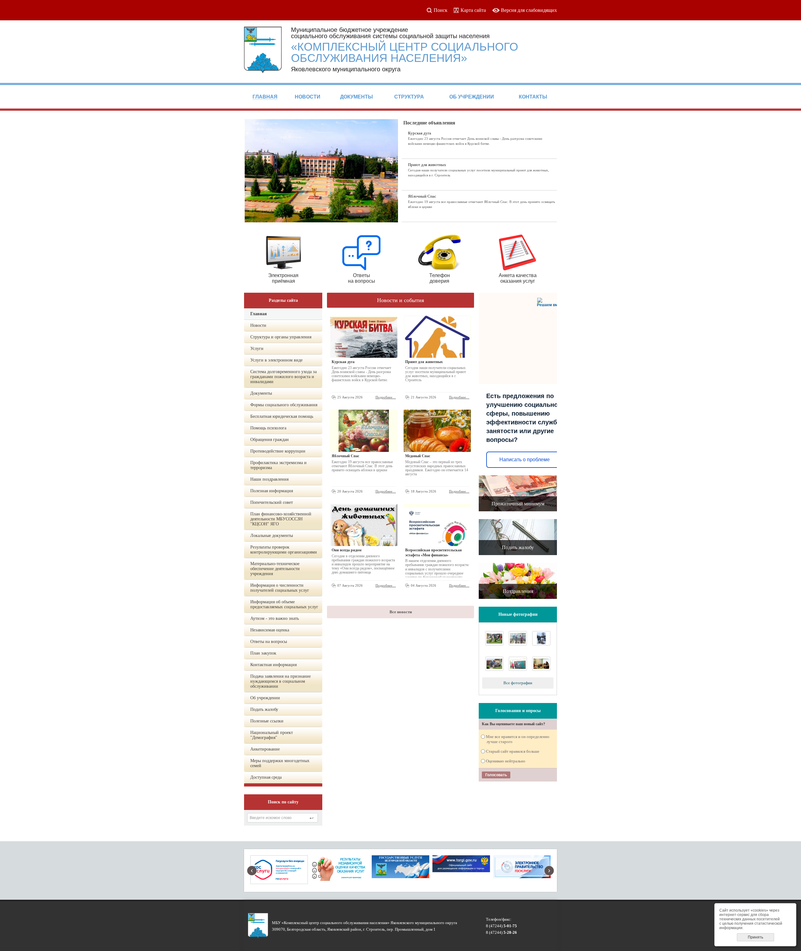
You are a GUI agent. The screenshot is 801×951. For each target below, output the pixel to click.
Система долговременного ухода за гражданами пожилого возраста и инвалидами (283, 376)
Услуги (256, 348)
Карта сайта (473, 10)
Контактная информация (273, 664)
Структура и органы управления (280, 337)
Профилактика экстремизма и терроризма (278, 465)
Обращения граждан (269, 439)
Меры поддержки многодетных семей (279, 763)
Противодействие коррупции (277, 451)
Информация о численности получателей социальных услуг (279, 588)
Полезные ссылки (266, 721)
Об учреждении (265, 698)
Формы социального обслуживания (283, 404)
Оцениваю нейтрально (506, 761)
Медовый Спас (417, 456)
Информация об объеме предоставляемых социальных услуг (284, 604)
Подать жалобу (264, 709)
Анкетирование (265, 749)
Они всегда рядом (346, 550)
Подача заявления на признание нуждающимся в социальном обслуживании (280, 681)
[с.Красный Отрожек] (494, 644)
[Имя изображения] (494, 669)
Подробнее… (385, 397)
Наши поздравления (269, 479)
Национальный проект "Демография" (271, 735)
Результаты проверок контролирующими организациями (283, 549)
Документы (261, 393)
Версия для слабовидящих (529, 10)
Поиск (440, 10)
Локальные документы (271, 535)
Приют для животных (427, 164)
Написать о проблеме (524, 459)
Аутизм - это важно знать (274, 618)
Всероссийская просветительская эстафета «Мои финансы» (433, 552)
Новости (258, 325)
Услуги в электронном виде (276, 360)
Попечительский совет (271, 502)
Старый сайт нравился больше (513, 751)
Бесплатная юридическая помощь (281, 416)
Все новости (401, 612)
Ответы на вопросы (268, 641)
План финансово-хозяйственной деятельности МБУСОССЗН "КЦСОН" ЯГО (280, 519)
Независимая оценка (269, 630)
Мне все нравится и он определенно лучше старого (518, 739)
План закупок (263, 653)
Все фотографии (517, 682)
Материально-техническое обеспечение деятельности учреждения (275, 568)
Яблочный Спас (422, 196)
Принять (755, 937)
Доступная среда (266, 777)
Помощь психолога (268, 428)
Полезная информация (271, 490)
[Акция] (518, 644)
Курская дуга (419, 133)
